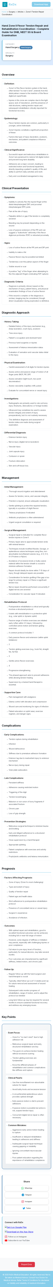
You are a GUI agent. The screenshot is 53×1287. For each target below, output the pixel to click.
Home (4, 12)
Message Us (28, 1283)
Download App (41, 4)
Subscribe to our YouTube (19, 1240)
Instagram (28, 1201)
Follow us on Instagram (17, 1237)
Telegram (28, 1195)
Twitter (28, 1208)
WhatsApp (28, 1188)
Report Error (26, 1264)
